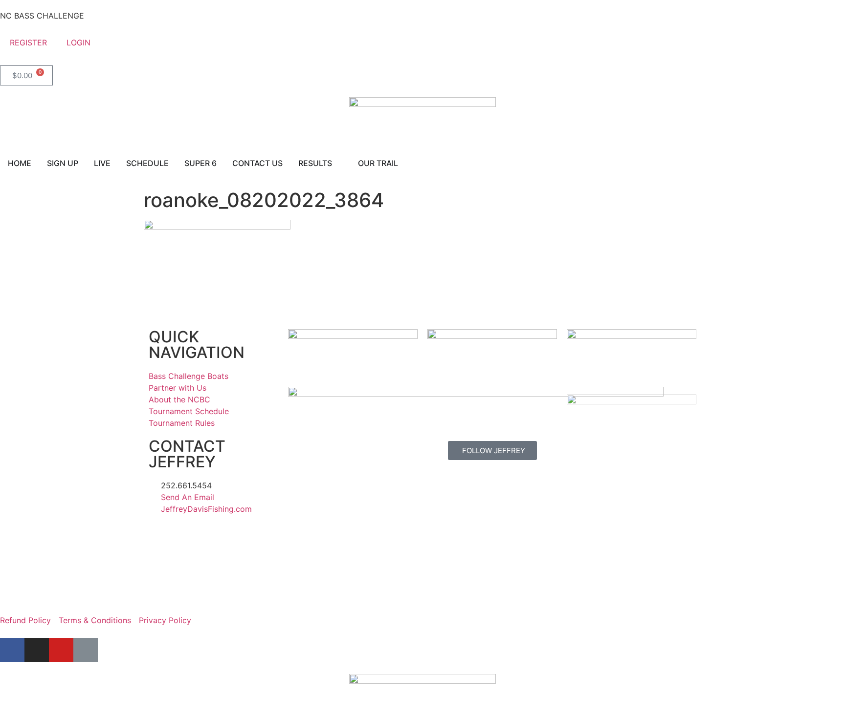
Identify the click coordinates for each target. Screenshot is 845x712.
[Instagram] (36, 650)
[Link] (85, 650)
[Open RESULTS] (338, 163)
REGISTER (28, 42)
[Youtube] (61, 650)
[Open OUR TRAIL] (404, 163)
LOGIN (78, 42)
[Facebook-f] (12, 650)
